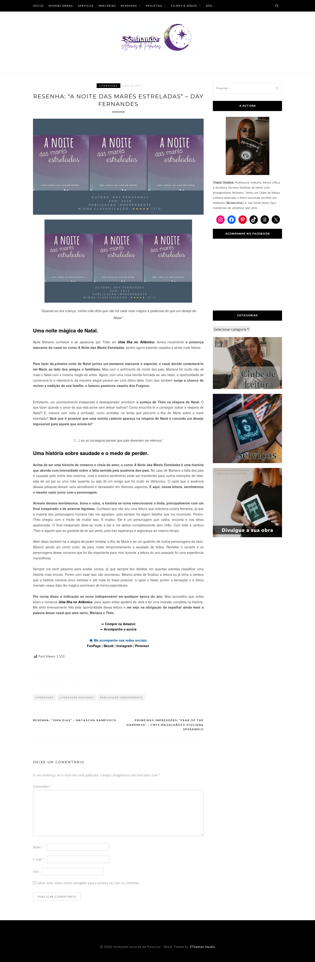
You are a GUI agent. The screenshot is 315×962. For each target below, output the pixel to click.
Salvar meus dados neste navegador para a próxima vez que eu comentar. (88, 883)
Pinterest (142, 645)
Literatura (108, 85)
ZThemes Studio (202, 947)
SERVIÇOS (86, 5)
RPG (209, 5)
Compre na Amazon (120, 623)
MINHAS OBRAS (61, 5)
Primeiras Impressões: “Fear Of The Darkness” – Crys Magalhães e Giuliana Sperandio (165, 724)
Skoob (109, 645)
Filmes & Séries (184, 5)
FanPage (94, 645)
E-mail (38, 860)
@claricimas (235, 203)
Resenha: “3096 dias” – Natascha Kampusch (74, 720)
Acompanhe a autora (120, 629)
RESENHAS (129, 5)
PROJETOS (154, 5)
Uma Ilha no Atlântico (136, 342)
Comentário (42, 787)
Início (38, 5)
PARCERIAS (107, 5)
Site (36, 872)
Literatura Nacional (76, 697)
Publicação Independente (121, 697)
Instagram (124, 645)
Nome (38, 847)
